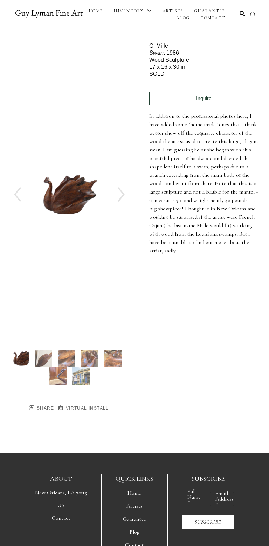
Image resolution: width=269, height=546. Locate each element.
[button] (133, 10)
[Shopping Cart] (252, 14)
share (44, 408)
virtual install (86, 408)
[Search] (242, 13)
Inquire (204, 98)
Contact (61, 517)
